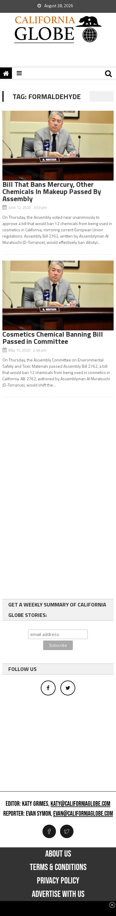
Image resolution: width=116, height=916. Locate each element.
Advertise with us (58, 894)
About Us (58, 854)
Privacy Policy (58, 880)
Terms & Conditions (58, 867)
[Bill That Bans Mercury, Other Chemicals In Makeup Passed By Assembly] (58, 146)
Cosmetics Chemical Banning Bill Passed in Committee (52, 338)
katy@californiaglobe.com (80, 804)
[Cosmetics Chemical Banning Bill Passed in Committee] (58, 295)
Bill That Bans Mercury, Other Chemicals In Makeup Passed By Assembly (51, 191)
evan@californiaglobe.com (83, 814)
